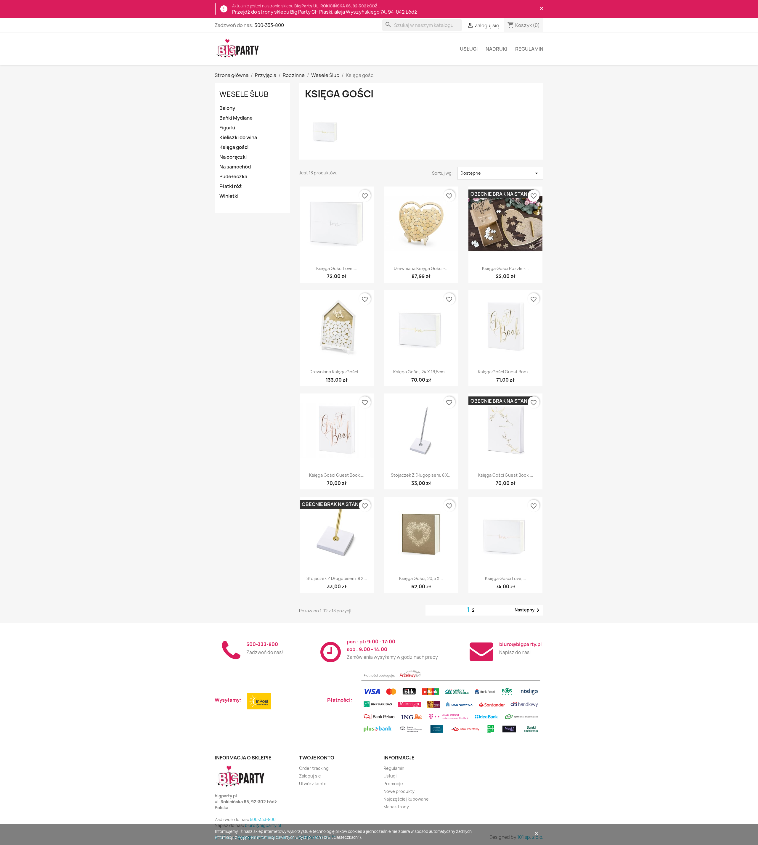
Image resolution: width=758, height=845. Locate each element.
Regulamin (529, 49)
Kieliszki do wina (238, 137)
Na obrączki (233, 157)
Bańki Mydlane (236, 118)
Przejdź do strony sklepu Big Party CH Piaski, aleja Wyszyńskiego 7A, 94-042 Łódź (324, 12)
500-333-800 (269, 25)
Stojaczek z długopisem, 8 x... (421, 475)
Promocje (393, 783)
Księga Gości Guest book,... (505, 372)
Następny (528, 610)
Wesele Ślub (244, 94)
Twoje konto (316, 757)
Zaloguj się (310, 776)
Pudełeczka (233, 176)
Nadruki (496, 49)
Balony (227, 108)
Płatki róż (230, 186)
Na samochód (235, 166)
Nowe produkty (399, 791)
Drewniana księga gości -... (421, 268)
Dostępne (500, 173)
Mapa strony (396, 806)
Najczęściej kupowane (406, 799)
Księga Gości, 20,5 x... (421, 578)
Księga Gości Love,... (336, 268)
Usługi (469, 49)
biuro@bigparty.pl (520, 644)
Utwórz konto (313, 783)
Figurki (227, 127)
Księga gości (233, 147)
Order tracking (314, 768)
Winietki (228, 196)
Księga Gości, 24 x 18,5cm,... (421, 372)
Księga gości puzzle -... (505, 268)
